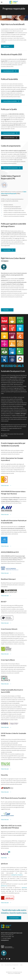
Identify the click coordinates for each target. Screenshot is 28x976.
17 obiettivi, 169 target (20, 413)
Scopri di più (5, 309)
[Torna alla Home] (14, 2)
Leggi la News (6, 46)
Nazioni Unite (4, 435)
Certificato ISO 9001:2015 (8, 137)
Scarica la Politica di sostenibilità (10, 101)
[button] (1, 2)
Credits (21, 964)
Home (2, 964)
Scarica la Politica (6, 250)
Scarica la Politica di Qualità (9, 133)
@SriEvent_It (4, 885)
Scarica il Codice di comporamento (10, 167)
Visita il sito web (5, 485)
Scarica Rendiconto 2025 (8, 71)
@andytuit (24, 887)
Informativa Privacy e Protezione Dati (11, 964)
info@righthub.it (5, 940)
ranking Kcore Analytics (16, 875)
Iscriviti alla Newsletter (14, 917)
